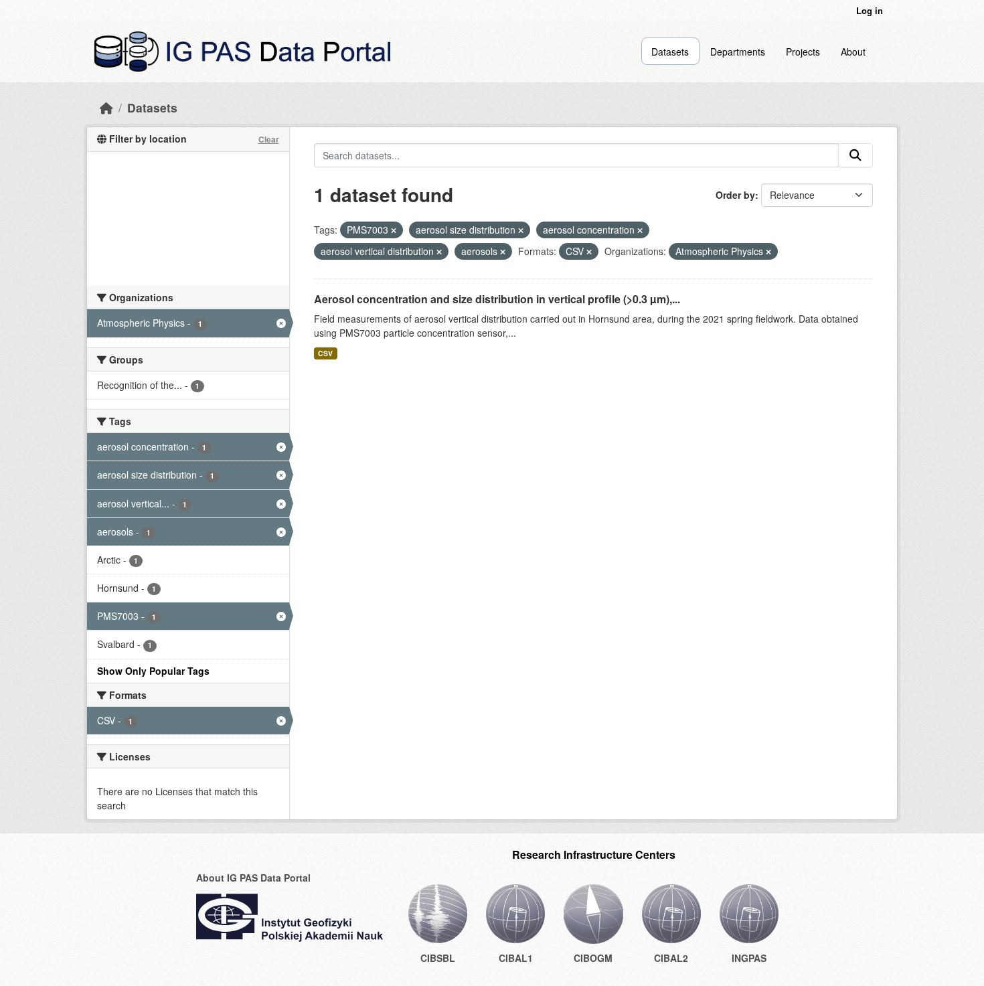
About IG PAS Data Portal (253, 877)
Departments (737, 51)
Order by (735, 194)
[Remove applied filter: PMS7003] (393, 230)
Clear (268, 139)
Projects (803, 51)
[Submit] (855, 155)
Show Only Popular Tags (153, 670)
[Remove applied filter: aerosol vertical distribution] (439, 251)
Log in (869, 10)
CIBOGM (593, 958)
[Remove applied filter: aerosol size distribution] (520, 230)
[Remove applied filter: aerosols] (502, 251)
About (853, 51)
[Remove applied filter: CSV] (589, 251)
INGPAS (749, 958)
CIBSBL (437, 958)
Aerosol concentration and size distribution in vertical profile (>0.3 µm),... (497, 299)
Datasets (670, 51)
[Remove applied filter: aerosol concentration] (640, 230)
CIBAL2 (671, 958)
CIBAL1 (516, 958)
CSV (325, 353)
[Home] (106, 107)
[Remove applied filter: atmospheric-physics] (768, 251)
